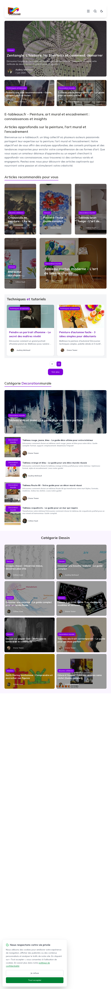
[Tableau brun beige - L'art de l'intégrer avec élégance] (91, 209)
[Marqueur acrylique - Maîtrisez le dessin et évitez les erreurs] (20, 263)
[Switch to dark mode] (101, 11)
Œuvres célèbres (16, 213)
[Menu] (88, 11)
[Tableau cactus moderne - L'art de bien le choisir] (73, 263)
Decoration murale (67, 88)
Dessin (11, 50)
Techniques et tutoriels (16, 88)
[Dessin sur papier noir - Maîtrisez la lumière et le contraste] (29, 635)
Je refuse (35, 973)
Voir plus (55, 372)
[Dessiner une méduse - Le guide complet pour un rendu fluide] (29, 598)
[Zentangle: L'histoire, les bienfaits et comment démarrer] (55, 49)
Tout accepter (34, 980)
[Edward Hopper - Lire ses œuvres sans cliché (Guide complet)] (81, 671)
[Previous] (52, 363)
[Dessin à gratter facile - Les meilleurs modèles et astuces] (81, 598)
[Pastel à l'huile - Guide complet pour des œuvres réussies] (55, 209)
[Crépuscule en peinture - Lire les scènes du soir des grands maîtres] (20, 209)
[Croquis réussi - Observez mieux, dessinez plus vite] (29, 562)
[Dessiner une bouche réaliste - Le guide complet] (81, 562)
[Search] (95, 11)
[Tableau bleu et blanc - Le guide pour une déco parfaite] (55, 412)
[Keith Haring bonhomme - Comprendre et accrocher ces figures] (29, 671)
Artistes (10, 671)
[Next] (59, 363)
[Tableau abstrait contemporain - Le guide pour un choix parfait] (81, 635)
